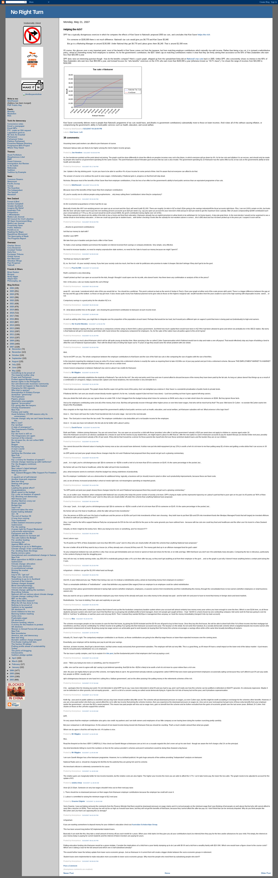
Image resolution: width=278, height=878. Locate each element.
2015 (12, 322)
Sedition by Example (16, 172)
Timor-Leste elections (21, 566)
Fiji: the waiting (18, 527)
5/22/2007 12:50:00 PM (97, 324)
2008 (12, 344)
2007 (12, 347)
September (17, 358)
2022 (12, 300)
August (15, 361)
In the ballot (12, 166)
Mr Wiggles (76, 372)
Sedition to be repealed (21, 607)
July (14, 364)
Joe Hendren (77, 152)
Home (167, 873)
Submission (16, 525)
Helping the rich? (72, 29)
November (17, 352)
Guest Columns (14, 161)
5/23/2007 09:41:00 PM (90, 840)
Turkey (14, 648)
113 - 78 (14, 514)
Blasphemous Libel (16, 157)
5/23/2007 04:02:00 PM (90, 815)
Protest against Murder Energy (25, 379)
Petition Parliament (16, 141)
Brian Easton (13, 272)
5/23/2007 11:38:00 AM (94, 801)
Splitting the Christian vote (23, 453)
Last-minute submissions (22, 531)
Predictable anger (19, 618)
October (16, 355)
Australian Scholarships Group (144, 825)
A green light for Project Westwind (26, 529)
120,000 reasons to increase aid (25, 536)
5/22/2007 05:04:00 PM (90, 458)
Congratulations (18, 490)
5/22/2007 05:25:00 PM (90, 565)
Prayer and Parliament (21, 377)
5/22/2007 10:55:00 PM (90, 633)
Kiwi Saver (74, 132)
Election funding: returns (22, 622)
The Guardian (13, 188)
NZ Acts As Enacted (16, 135)
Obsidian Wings (14, 261)
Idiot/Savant (76, 185)
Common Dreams (15, 179)
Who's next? (16, 423)
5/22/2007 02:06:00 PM (90, 372)
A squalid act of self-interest (23, 477)
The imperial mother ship (22, 375)
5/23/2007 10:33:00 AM (90, 711)
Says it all (15, 507)
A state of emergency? (21, 427)
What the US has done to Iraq (24, 603)
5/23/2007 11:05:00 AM (90, 752)
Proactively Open (15, 225)
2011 (12, 334)
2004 (12, 676)
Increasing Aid (17, 542)
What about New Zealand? (23, 601)
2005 (12, 673)
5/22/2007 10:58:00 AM (90, 314)
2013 (12, 328)
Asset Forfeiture (14, 155)
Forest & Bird (13, 202)
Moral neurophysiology (21, 585)
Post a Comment (70, 866)
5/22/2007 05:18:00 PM (90, 501)
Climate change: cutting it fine (24, 596)
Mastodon (11, 114)
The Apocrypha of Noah (18, 236)
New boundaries (18, 633)
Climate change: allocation (23, 564)
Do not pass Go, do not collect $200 (27, 440)
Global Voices (13, 256)
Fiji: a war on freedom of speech (25, 494)
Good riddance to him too (23, 612)
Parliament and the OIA (21, 533)
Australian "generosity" (21, 395)
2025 (12, 291)
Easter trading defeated (21, 512)
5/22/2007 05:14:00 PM (90, 485)
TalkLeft (10, 265)
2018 (12, 313)
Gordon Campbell (15, 204)
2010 (12, 338)
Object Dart (12, 279)
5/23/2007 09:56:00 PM (90, 861)
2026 (12, 288)
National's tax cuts (195, 59)
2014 (12, 325)
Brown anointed (18, 503)
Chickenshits (17, 653)
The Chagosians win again (23, 436)
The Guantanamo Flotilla (22, 429)
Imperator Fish (14, 210)
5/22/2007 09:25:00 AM (90, 305)
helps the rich (204, 35)
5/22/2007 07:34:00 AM (90, 268)
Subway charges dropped (22, 583)
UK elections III (18, 609)
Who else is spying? (20, 390)
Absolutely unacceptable (22, 401)
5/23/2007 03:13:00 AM (90, 658)
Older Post (266, 873)
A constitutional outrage (22, 568)
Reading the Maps (15, 232)
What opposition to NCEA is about (26, 559)
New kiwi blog (17, 481)
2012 (12, 331)
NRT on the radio (19, 598)
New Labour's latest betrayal (24, 468)
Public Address (14, 228)
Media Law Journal (15, 217)
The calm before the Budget (23, 538)
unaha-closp (77, 783)
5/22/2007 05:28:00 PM (90, 575)
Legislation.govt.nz (16, 133)
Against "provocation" (21, 403)
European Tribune (15, 254)
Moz (73, 619)
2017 (12, 316)
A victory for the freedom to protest (27, 625)
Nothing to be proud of (21, 605)
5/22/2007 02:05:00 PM (90, 347)
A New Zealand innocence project (26, 523)
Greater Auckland (15, 206)
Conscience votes (15, 124)
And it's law (16, 451)
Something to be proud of (23, 373)
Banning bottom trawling (22, 614)
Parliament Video (15, 139)
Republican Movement (17, 234)
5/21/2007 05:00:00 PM (92, 152)
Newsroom (12, 181)
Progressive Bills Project (18, 146)
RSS (9, 116)
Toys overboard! (18, 520)
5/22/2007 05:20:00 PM (90, 533)
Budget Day (16, 505)
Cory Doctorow (14, 248)
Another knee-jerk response (23, 479)
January (16, 667)
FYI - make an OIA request (19, 130)
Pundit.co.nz (13, 230)
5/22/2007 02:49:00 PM (91, 427)
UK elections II (17, 620)
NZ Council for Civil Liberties (20, 219)
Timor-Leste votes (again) (22, 588)
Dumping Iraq (17, 447)
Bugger (14, 444)
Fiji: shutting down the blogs (24, 551)
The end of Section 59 (21, 516)
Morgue (10, 274)
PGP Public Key (14, 105)
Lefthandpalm (13, 215)
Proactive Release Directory (19, 143)
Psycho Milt (76, 268)
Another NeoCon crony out (23, 501)
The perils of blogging (21, 651)
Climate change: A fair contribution (27, 549)
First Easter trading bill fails (23, 642)
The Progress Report (16, 238)
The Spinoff (12, 192)
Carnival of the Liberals (21, 438)
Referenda (11, 168)
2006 (12, 670)
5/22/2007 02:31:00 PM (90, 384)
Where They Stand (15, 148)
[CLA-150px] (32, 77)
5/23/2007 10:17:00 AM (90, 695)
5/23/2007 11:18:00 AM (90, 771)
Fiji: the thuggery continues (23, 464)
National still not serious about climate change (32, 594)
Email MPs (12, 128)
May (14, 371)
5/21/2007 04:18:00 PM (92, 129)
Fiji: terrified (16, 425)
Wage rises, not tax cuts (22, 577)
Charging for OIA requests (23, 388)
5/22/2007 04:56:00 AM (90, 254)
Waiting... (15, 572)
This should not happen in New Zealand (29, 386)
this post (109, 653)
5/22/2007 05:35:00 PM (90, 605)
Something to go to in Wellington (26, 546)
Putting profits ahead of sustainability (28, 646)
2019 (12, 310)
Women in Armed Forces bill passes (27, 629)
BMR (9, 159)
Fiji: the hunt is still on (21, 434)
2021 (12, 304)
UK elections (17, 627)
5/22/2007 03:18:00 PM (90, 441)
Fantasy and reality (19, 412)
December (17, 349)
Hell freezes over (18, 499)
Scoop (10, 186)
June (14, 367)
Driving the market (19, 570)
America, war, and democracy (24, 635)
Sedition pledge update (21, 655)
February (16, 664)
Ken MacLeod (13, 259)
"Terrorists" (16, 457)
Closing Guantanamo (20, 408)
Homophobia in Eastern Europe (25, 392)
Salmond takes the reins (22, 510)
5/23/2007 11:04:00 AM (90, 734)
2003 (12, 680)
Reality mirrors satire (20, 553)
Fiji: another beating (20, 540)
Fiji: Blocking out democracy (24, 496)
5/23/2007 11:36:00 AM (91, 783)
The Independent (14, 190)
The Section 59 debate (21, 644)
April (14, 658)
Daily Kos (11, 252)
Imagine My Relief (15, 208)
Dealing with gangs (20, 483)
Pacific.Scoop (13, 184)
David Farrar (77, 427)
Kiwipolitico (12, 212)
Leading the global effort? (23, 488)
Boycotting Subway (20, 592)
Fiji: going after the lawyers (23, 405)
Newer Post (68, 873)
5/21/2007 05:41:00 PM (91, 185)
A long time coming (20, 518)
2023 (12, 297)
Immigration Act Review (18, 163)
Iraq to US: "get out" (20, 575)
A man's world (17, 449)
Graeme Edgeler (78, 801)
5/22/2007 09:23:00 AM (90, 286)
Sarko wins (16, 616)
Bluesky (10, 111)
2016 (12, 319)
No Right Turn (27, 12)
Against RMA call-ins (20, 544)
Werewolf (11, 194)
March (15, 661)
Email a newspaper (15, 126)
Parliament (12, 137)
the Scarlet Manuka (80, 324)
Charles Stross (14, 245)
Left (81, 132)
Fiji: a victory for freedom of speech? (28, 460)
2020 (12, 307)
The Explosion (17, 397)
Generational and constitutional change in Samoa (33, 555)
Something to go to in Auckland (25, 579)
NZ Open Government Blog (19, 221)
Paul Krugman (13, 263)
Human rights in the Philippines (25, 381)
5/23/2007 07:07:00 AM (90, 683)
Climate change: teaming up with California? (31, 462)
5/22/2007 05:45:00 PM (84, 619)
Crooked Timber (14, 250)
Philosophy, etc (14, 281)
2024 (12, 294)
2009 (12, 341)
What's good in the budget (23, 492)
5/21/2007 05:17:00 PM (90, 166)
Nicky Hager (12, 276)
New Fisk (15, 410)
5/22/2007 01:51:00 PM (90, 336)
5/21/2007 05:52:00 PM (90, 199)
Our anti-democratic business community (30, 384)
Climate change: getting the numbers (28, 590)
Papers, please (18, 399)
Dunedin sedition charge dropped (26, 640)
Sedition (11, 170)
